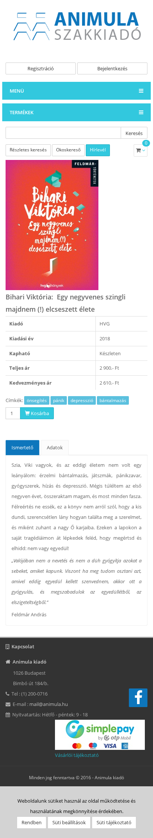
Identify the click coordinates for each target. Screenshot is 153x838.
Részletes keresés (28, 150)
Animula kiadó (109, 777)
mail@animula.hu (48, 704)
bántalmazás (113, 400)
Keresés (134, 133)
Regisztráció (40, 68)
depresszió (82, 400)
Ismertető (22, 447)
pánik (58, 400)
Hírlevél (98, 150)
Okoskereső (68, 150)
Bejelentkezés (112, 68)
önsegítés (37, 400)
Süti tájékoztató (114, 822)
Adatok (55, 447)
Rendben (32, 822)
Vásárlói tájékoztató (77, 755)
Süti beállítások (69, 822)
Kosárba (39, 413)
